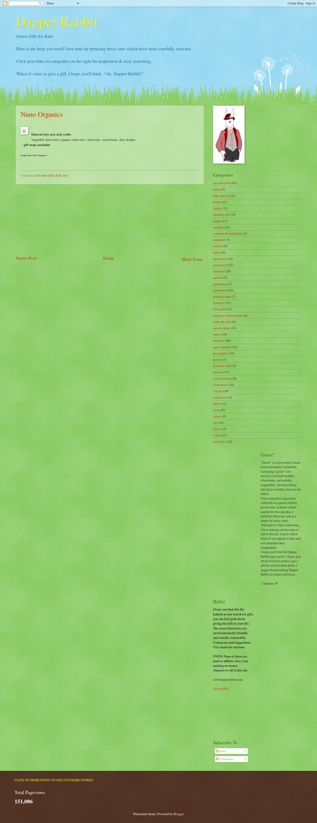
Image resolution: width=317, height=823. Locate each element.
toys (65, 175)
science (217, 391)
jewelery (218, 303)
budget (217, 208)
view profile (221, 688)
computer (219, 239)
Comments (226, 759)
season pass (220, 397)
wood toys (219, 441)
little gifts (219, 309)
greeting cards (222, 296)
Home (108, 258)
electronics (220, 258)
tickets (217, 416)
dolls (58, 175)
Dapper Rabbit (57, 21)
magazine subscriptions (228, 315)
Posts (222, 751)
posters (217, 359)
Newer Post (26, 258)
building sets (221, 214)
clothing (218, 227)
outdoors (218, 340)
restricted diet (222, 378)
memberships (221, 328)
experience (220, 265)
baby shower (221, 195)
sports (217, 403)
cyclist (217, 246)
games (217, 277)
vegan (217, 435)
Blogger (178, 814)
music (217, 334)
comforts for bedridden (228, 233)
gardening (219, 284)
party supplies (222, 347)
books (217, 202)
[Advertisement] (110, 219)
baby (216, 189)
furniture (219, 271)
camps (217, 221)
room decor (220, 385)
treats (216, 429)
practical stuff (221, 366)
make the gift (221, 322)
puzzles (218, 372)
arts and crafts (45, 175)
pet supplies (220, 353)
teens (216, 410)
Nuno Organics (42, 114)
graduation (220, 290)
